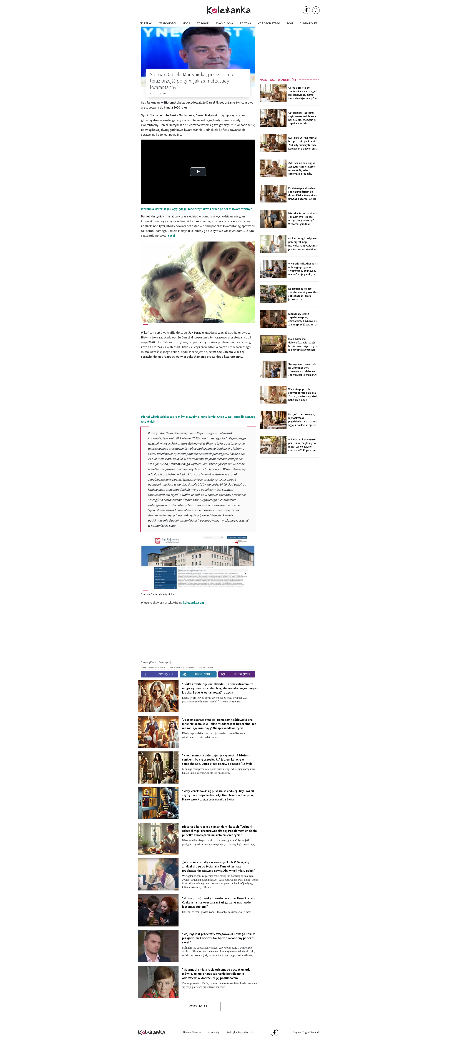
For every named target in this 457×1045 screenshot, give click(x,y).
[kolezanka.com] (228, 10)
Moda (186, 23)
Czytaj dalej (198, 1006)
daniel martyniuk (156, 667)
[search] (316, 10)
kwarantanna (206, 667)
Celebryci (146, 23)
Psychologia (224, 23)
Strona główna (192, 1032)
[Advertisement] (289, 51)
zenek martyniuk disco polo (182, 667)
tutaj (171, 235)
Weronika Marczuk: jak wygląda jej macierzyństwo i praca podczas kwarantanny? (196, 209)
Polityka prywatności (240, 1032)
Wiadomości (167, 23)
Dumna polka (308, 23)
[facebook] (306, 10)
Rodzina (245, 23)
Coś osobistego (269, 23)
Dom (290, 23)
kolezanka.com (193, 602)
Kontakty (213, 1032)
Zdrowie (203, 23)
